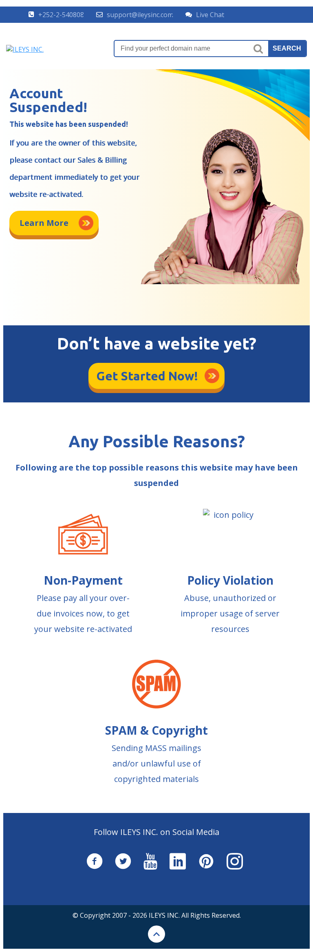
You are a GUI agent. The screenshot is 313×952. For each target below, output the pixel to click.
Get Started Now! (147, 376)
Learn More (44, 222)
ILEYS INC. (164, 915)
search (287, 48)
